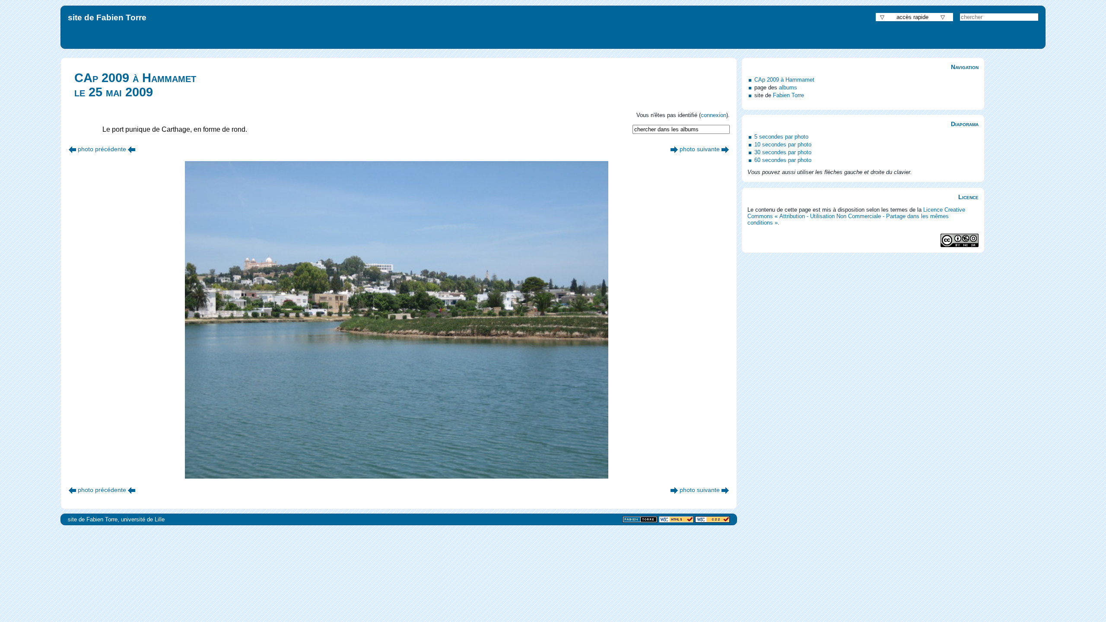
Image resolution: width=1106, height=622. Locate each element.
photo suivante (700, 149)
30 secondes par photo (782, 152)
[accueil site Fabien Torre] (640, 520)
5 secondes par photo (781, 136)
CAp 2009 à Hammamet (784, 79)
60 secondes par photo (782, 160)
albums (788, 87)
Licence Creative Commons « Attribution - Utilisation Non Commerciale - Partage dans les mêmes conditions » (856, 216)
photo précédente (102, 149)
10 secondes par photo (782, 144)
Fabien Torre (788, 95)
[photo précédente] (72, 149)
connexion (713, 115)
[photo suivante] (674, 149)
